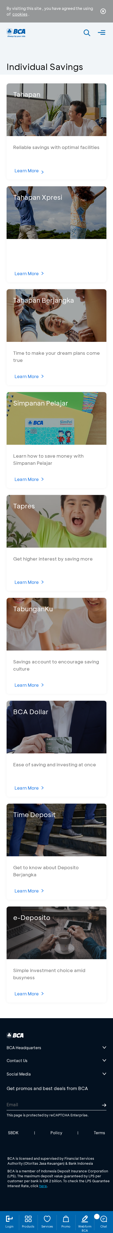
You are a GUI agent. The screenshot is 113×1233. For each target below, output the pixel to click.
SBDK (13, 1132)
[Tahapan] (56, 134)
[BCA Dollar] (56, 752)
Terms (99, 1132)
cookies (19, 14)
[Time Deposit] (56, 854)
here (43, 1186)
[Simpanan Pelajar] (56, 443)
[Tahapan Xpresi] (56, 237)
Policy (56, 1132)
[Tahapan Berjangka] (56, 340)
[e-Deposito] (56, 957)
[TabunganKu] (56, 649)
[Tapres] (56, 546)
